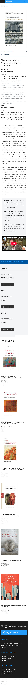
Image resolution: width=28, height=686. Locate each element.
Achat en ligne (5, 54)
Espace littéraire (7, 72)
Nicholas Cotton (15, 76)
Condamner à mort (10, 515)
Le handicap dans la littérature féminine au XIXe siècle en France (13, 469)
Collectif (4, 76)
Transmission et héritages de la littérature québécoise (12, 423)
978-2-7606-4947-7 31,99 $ (15, 114)
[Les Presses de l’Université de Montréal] (5, 6)
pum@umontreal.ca (7, 674)
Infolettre (19, 6)
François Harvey (12, 78)
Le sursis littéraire (11, 377)
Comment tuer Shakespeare (11, 560)
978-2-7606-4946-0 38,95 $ (15, 112)
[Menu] (25, 6)
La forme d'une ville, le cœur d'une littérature (13, 606)
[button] (12, 5)
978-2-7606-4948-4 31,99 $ (15, 117)
